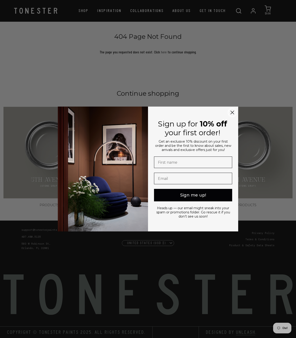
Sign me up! (193, 195)
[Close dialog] (232, 112)
